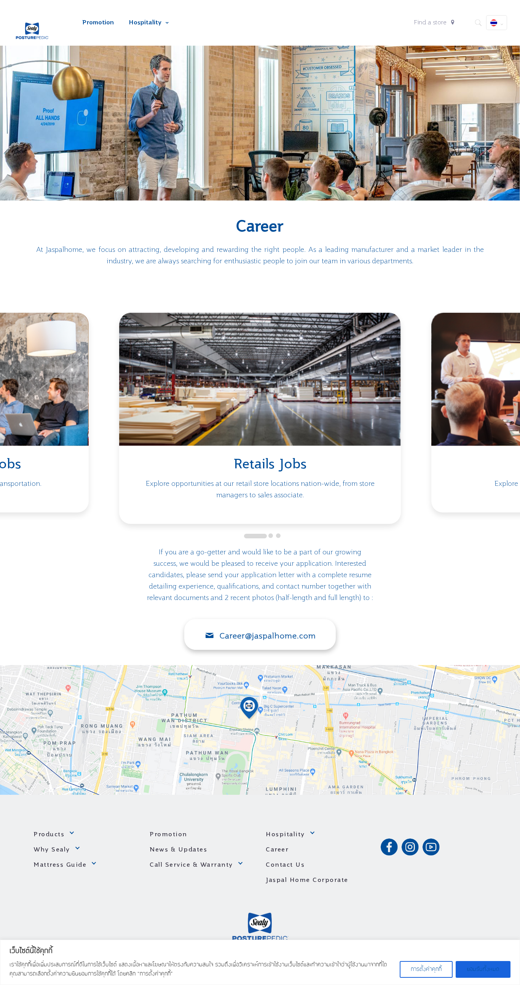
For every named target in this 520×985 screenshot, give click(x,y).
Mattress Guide (59, 865)
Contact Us (285, 865)
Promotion (168, 835)
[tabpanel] (260, 418)
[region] (260, 962)
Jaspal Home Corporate (307, 880)
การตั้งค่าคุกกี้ (426, 969)
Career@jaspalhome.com (268, 636)
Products (48, 835)
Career (277, 850)
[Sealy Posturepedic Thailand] (32, 23)
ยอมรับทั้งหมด (483, 969)
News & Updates (178, 850)
